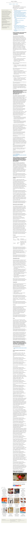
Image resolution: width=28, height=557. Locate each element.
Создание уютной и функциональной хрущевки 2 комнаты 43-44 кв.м (6, 22)
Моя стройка (14, 1)
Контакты (11, 519)
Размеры (16, 21)
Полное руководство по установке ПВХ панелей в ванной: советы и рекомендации (6, 18)
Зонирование (16, 22)
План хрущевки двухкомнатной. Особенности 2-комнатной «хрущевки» (20, 11)
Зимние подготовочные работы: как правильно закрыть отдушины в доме (6, 25)
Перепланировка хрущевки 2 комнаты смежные (20, 347)
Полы (15, 24)
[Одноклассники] (19, 485)
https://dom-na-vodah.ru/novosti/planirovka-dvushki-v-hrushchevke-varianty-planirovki (19, 155)
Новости (13, 3)
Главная (10, 3)
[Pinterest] (17, 485)
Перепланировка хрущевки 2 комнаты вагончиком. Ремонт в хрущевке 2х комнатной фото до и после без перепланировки (20, 26)
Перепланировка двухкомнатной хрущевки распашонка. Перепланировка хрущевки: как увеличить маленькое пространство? (20, 13)
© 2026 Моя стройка (4, 519)
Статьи (17, 3)
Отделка (16, 23)
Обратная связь (19, 519)
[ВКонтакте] (14, 485)
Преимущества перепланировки (19, 20)
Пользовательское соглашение (15, 519)
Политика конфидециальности (12, 520)
